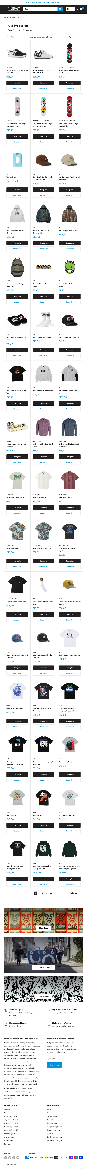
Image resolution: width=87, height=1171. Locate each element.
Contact (7, 1109)
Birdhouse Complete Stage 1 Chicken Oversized (43, 124)
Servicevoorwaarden (54, 1137)
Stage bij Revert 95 (11, 1130)
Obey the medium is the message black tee (14, 867)
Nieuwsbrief (8, 1140)
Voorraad (50, 1120)
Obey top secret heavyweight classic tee (43, 709)
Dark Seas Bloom (12, 548)
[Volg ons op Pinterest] (13, 1157)
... (46, 893)
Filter (12, 37)
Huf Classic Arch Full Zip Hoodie (15, 231)
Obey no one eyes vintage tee (69, 655)
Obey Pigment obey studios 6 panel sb (17, 656)
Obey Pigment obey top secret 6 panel (69, 603)
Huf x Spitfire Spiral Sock (42, 337)
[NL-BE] (70, 9)
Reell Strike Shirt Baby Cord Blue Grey (69, 445)
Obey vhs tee (37, 815)
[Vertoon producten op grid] (75, 37)
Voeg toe (69, 83)
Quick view (17, 88)
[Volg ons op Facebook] (5, 1157)
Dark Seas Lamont (65, 497)
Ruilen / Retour (52, 1123)
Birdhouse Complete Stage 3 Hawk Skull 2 (69, 124)
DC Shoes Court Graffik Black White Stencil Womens (17, 71)
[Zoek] (60, 9)
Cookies (50, 1133)
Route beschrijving (10, 1116)
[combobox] (40, 9)
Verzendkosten (52, 1116)
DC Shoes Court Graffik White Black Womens (41, 71)
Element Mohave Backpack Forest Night (16, 285)
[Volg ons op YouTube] (17, 1157)
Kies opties (17, 83)
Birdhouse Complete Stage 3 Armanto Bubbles (16, 124)
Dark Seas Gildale (39, 497)
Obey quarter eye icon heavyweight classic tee (14, 763)
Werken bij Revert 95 (11, 1126)
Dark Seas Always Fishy (15, 497)
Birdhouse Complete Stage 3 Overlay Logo (69, 71)
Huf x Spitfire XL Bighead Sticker (68, 285)
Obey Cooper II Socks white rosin (43, 603)
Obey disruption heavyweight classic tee (43, 763)
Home (6, 17)
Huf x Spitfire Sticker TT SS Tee (16, 391)
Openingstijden (9, 1113)
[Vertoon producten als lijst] (78, 37)
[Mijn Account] (77, 9)
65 (51, 893)
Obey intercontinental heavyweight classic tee (67, 709)
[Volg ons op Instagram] (9, 1157)
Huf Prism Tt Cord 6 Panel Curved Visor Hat (42, 178)
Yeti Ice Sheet (11, 177)
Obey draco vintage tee (14, 708)
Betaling (50, 1109)
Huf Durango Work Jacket (68, 230)
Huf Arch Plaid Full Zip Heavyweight (41, 231)
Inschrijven (54, 1065)
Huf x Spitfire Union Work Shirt (68, 391)
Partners (7, 1144)
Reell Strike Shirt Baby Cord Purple (43, 445)
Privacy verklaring (53, 1130)
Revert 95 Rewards (11, 1123)
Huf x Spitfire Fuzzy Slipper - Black (16, 338)
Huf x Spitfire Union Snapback (69, 337)
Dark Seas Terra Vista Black (43, 548)
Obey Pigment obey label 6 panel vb (42, 656)
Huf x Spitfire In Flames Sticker (41, 285)
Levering (50, 1113)
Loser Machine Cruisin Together (67, 549)
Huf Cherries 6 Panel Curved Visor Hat (69, 178)
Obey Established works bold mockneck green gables (69, 867)
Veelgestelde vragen (54, 1140)
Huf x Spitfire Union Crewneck (43, 390)
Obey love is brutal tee (67, 762)
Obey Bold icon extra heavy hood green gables (42, 867)
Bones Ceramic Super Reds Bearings (16, 445)
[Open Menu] (5, 9)
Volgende (73, 893)
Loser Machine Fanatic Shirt (16, 602)
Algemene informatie (11, 1120)
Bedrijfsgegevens (10, 1133)
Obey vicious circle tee (67, 815)
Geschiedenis (9, 1137)
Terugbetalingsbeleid (54, 1126)
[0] (81, 9)
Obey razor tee (11, 815)
